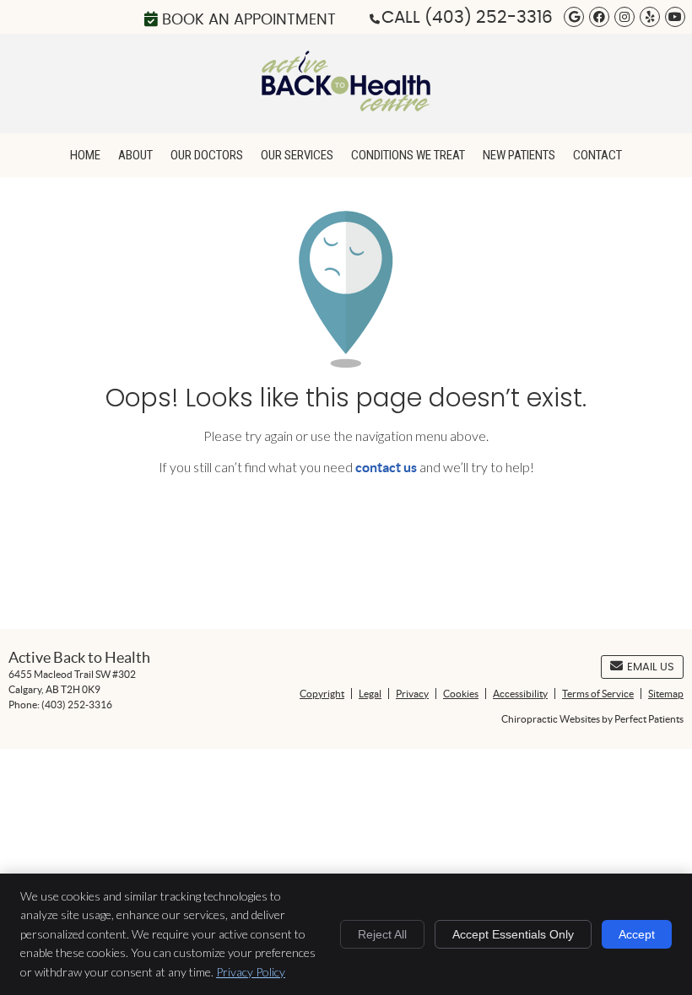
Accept (637, 934)
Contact (597, 155)
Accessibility (520, 693)
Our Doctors (206, 155)
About (135, 155)
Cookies (460, 693)
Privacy (412, 693)
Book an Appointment (249, 20)
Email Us (650, 667)
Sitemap (666, 693)
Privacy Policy (250, 972)
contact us (386, 467)
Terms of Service (598, 693)
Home (85, 155)
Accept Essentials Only (513, 934)
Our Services (297, 155)
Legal (370, 693)
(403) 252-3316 (488, 17)
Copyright (322, 693)
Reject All (382, 934)
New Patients (519, 155)
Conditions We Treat (408, 155)
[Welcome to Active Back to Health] (346, 106)
